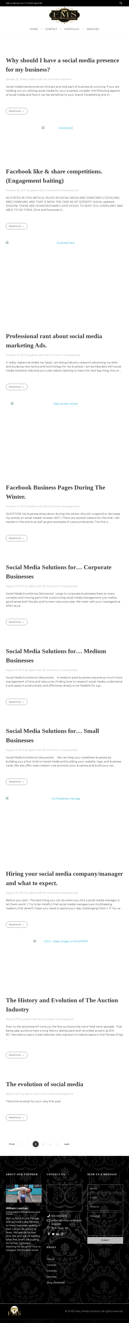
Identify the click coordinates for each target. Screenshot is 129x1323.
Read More (15, 111)
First (11, 1144)
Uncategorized (69, 190)
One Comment (53, 355)
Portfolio (52, 1270)
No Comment (51, 79)
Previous (21, 1144)
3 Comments (47, 1093)
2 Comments (52, 190)
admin (34, 79)
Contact (51, 1265)
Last (66, 1144)
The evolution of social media (44, 1084)
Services (51, 1276)
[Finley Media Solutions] (14, 1311)
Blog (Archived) (56, 1282)
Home (50, 1259)
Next (57, 1144)
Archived (66, 79)
